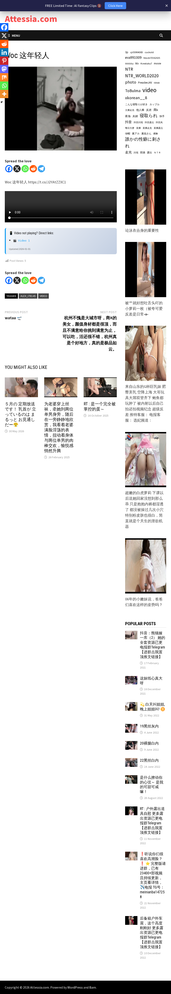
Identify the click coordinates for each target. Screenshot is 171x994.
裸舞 (155, 133)
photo (130, 82)
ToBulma (133, 90)
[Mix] (4, 77)
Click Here (115, 6)
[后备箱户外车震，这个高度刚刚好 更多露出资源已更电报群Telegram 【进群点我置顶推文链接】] (131, 918)
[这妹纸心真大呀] (131, 678)
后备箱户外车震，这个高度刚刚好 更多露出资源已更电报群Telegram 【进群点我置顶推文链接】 (151, 932)
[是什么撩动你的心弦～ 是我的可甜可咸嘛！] (131, 778)
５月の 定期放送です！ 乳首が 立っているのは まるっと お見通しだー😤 (20, 414)
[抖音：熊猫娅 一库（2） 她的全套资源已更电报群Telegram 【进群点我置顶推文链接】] (131, 633)
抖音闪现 (138, 122)
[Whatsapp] (25, 168)
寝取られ (149, 115)
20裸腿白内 (149, 743)
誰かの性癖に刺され (143, 142)
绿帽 (127, 133)
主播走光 (129, 110)
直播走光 (147, 128)
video (43, 296)
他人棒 (140, 109)
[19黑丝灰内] (131, 726)
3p (126, 52)
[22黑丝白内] (131, 761)
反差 (149, 109)
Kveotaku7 (146, 63)
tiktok (157, 82)
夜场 (128, 116)
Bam (92, 987)
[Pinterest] (4, 60)
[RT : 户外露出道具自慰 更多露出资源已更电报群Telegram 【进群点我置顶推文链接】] (131, 809)
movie (157, 63)
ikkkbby (129, 63)
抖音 (128, 122)
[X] (17, 168)
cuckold (149, 52)
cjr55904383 (136, 52)
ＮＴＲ (157, 152)
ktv (137, 63)
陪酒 (142, 152)
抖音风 (159, 122)
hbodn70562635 (151, 57)
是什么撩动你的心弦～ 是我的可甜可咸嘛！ (151, 784)
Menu (16, 35)
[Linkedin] (4, 52)
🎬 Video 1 (21, 240)
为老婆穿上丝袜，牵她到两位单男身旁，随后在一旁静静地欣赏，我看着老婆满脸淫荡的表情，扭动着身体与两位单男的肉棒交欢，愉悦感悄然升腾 (58, 427)
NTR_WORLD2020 (142, 76)
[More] (4, 94)
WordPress (75, 987)
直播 (138, 128)
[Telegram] (41, 168)
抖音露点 (149, 122)
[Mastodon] (4, 69)
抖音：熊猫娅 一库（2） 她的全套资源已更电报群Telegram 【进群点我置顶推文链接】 (152, 645)
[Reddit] (33, 168)
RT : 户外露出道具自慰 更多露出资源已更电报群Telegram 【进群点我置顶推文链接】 (152, 820)
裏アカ (136, 133)
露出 (149, 152)
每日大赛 (129, 127)
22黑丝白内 (149, 760)
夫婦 (135, 116)
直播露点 (158, 128)
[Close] (166, 5)
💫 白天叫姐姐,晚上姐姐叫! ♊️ (152, 706)
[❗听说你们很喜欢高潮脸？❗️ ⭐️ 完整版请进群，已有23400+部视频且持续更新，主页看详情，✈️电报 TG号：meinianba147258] (131, 854)
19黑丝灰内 (149, 726)
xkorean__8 (136, 97)
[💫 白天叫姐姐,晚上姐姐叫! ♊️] (131, 704)
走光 (128, 152)
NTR (129, 69)
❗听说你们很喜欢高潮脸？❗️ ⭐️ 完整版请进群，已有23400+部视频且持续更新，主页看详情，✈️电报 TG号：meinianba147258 (153, 875)
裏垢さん (146, 133)
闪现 (136, 152)
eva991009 (133, 57)
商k (155, 110)
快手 (162, 116)
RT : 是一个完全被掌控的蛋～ (100, 406)
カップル (155, 104)
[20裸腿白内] (131, 743)
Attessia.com (31, 18)
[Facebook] (9, 168)
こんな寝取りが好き (136, 104)
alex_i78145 (28, 296)
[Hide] (1, 102)
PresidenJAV (145, 82)
